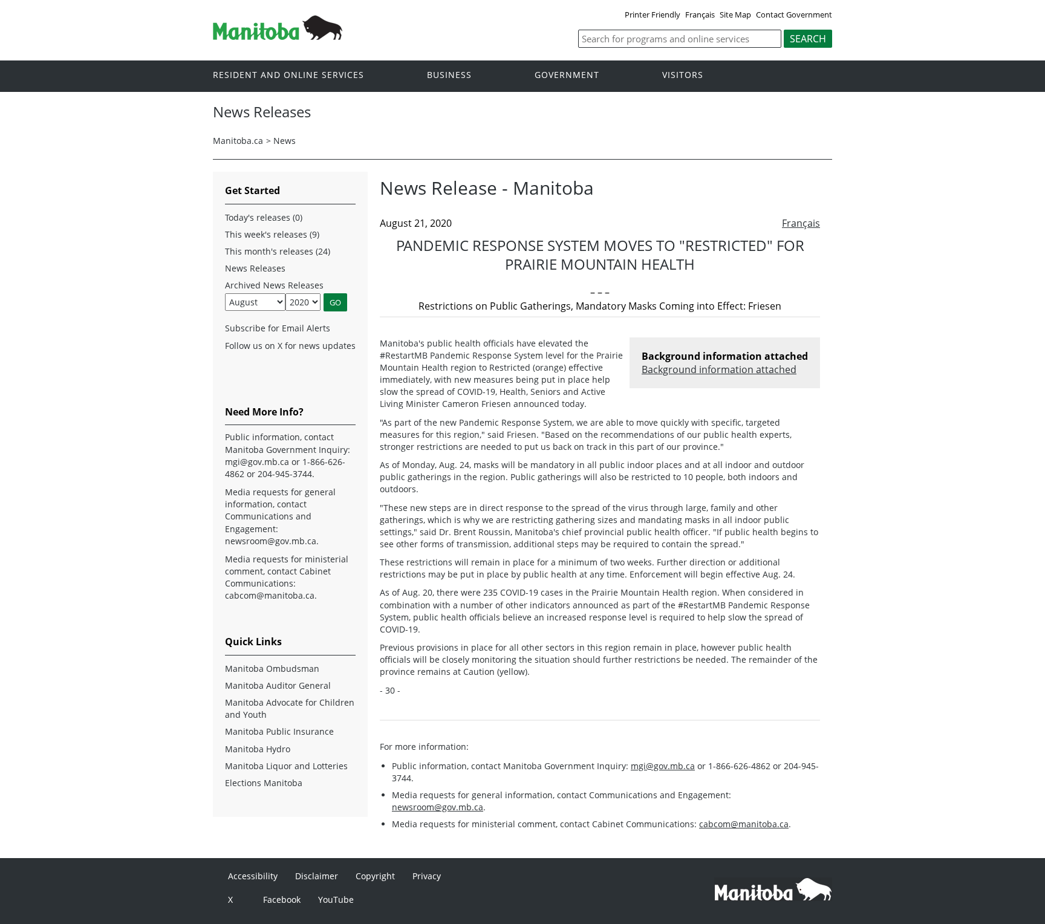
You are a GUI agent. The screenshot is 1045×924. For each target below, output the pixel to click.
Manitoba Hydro (257, 749)
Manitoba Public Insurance (279, 731)
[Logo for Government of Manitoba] (277, 36)
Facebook (282, 899)
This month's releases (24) (277, 251)
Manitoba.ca (238, 140)
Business (449, 75)
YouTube (336, 899)
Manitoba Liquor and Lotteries (286, 766)
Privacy (426, 876)
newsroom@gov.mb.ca (437, 807)
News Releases (255, 268)
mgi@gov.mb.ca (663, 766)
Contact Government (794, 14)
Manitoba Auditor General (278, 685)
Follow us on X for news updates (290, 345)
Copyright (375, 876)
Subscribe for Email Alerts (277, 328)
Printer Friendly (652, 14)
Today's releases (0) (263, 217)
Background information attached (719, 369)
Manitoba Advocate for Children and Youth (289, 708)
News (284, 140)
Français (700, 14)
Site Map (735, 14)
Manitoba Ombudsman (272, 668)
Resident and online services (288, 75)
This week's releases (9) (272, 234)
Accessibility (253, 876)
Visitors (682, 75)
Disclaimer (316, 876)
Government (567, 75)
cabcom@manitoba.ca (744, 824)
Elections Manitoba (263, 783)
